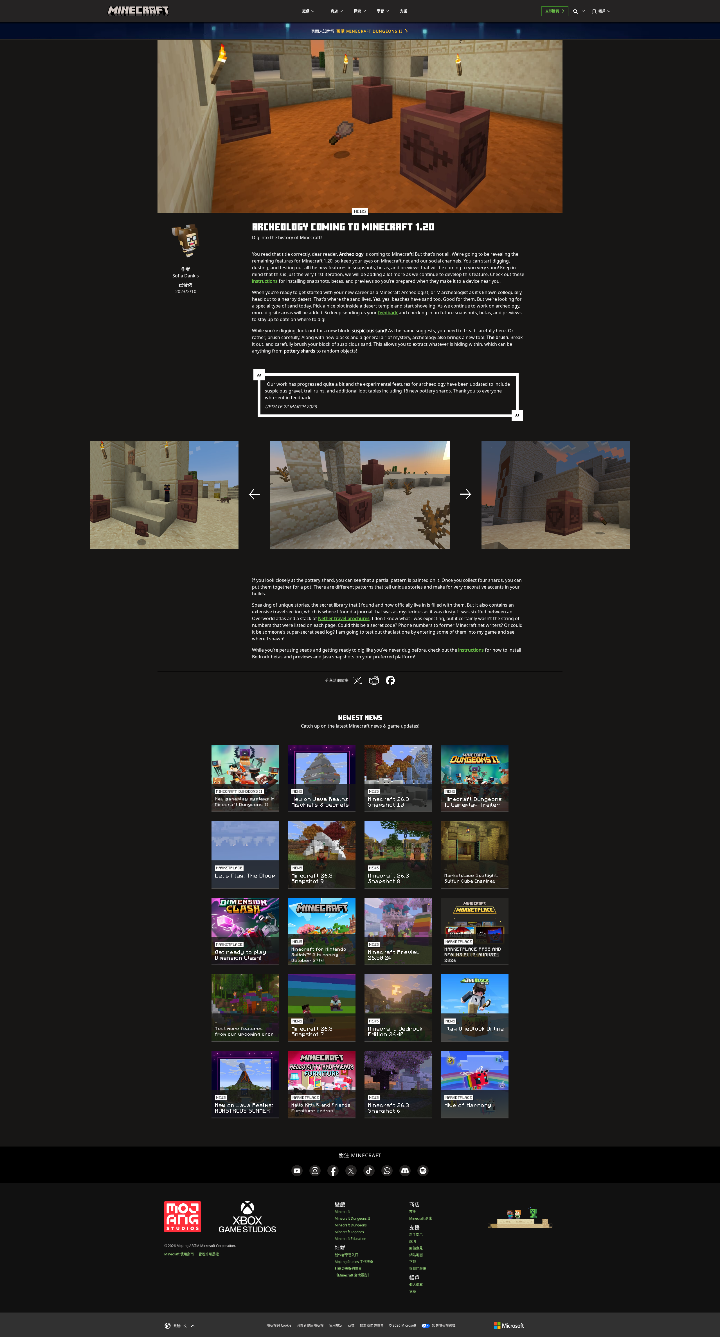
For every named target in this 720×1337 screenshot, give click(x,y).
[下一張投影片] (465, 494)
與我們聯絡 (417, 1268)
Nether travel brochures (344, 618)
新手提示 (416, 1234)
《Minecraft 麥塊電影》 (353, 1275)
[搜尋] (580, 11)
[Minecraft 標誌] (138, 11)
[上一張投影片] (254, 494)
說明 (412, 1241)
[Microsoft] (509, 1325)
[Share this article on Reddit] (374, 680)
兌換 (412, 1291)
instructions (265, 281)
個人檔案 (416, 1284)
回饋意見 (416, 1248)
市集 (412, 1211)
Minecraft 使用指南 (179, 1254)
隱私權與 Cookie (279, 1325)
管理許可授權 (209, 1254)
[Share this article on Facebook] (390, 680)
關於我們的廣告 (372, 1325)
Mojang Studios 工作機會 (354, 1261)
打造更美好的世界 (348, 1268)
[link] (297, 1170)
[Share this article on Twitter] (357, 680)
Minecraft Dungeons (351, 1225)
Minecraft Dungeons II (352, 1218)
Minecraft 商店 (420, 1218)
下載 (412, 1261)
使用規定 (336, 1325)
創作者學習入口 (346, 1255)
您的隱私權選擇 (443, 1325)
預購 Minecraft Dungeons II (369, 31)
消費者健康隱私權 (310, 1325)
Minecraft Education (350, 1238)
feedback (388, 312)
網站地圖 (416, 1255)
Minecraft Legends (349, 1232)
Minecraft (342, 1211)
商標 (351, 1325)
